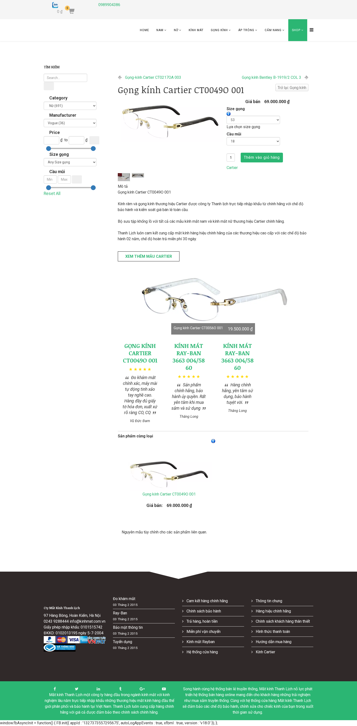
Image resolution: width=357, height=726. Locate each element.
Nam (159, 30)
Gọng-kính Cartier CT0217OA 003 (153, 77)
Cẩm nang (273, 30)
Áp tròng (246, 30)
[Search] (49, 86)
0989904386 (109, 4)
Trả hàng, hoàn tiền (202, 621)
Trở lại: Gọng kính (292, 87)
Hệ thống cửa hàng (202, 652)
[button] (213, 298)
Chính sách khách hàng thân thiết (282, 621)
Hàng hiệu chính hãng (273, 611)
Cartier (232, 167)
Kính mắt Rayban (200, 641)
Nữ (176, 30)
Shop (296, 30)
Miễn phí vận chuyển (203, 631)
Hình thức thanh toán (272, 631)
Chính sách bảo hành (203, 611)
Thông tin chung (268, 601)
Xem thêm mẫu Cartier (148, 256)
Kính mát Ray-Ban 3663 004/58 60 (189, 357)
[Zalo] (71, 5)
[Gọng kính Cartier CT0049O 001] (170, 119)
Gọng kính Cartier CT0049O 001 (140, 353)
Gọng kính (219, 30)
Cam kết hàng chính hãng (207, 601)
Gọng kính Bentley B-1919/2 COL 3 (271, 77)
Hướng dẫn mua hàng (273, 641)
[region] (213, 298)
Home (144, 30)
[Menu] (310, 30)
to (66, 140)
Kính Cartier (265, 652)
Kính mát (196, 30)
